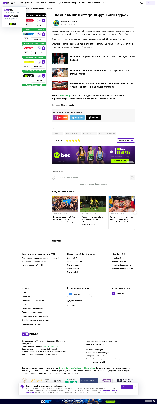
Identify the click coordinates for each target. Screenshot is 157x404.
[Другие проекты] (9, 3)
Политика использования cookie (35, 316)
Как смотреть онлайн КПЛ (32, 265)
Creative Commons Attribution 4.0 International (77, 368)
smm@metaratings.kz (101, 353)
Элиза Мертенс (72, 133)
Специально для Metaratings (33, 300)
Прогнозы (52, 3)
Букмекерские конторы (68, 3)
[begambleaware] (89, 380)
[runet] (24, 380)
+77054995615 (99, 356)
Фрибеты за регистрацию (122, 268)
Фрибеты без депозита (121, 265)
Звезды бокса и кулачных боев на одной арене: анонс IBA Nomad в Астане (121, 219)
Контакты (25, 288)
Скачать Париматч (74, 265)
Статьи (43, 3)
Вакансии (26, 296)
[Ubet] (28, 76)
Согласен (127, 387)
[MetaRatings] (30, 334)
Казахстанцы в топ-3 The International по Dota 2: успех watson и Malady (64, 219)
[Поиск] (141, 3)
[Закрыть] (153, 401)
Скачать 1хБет (73, 258)
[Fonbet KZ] (28, 48)
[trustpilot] (71, 380)
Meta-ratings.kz (67, 105)
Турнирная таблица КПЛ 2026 (34, 261)
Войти (150, 3)
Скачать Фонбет (73, 268)
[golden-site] (36, 380)
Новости (35, 3)
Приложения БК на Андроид (81, 254)
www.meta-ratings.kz (51, 346)
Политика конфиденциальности (35, 308)
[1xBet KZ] (28, 34)
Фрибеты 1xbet (118, 258)
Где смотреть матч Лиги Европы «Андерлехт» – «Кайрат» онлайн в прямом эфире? (92, 220)
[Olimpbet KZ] (28, 20)
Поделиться (124, 141)
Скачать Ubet (72, 272)
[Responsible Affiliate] (125, 381)
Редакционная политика (31, 324)
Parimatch (57, 133)
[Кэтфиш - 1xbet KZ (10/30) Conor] (78, 401)
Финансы (71, 305)
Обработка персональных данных (35, 320)
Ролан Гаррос (89, 133)
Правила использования (32, 312)
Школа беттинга (94, 3)
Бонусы (82, 3)
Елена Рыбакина (107, 133)
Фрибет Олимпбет (119, 261)
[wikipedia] (53, 380)
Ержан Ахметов (69, 22)
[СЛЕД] (135, 212)
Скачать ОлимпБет (74, 261)
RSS (24, 304)
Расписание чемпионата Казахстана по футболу (41, 258)
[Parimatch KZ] (28, 62)
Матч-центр (25, 3)
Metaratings (65, 96)
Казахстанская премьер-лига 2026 (38, 254)
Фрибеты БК (118, 254)
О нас (24, 292)
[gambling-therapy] (107, 380)
